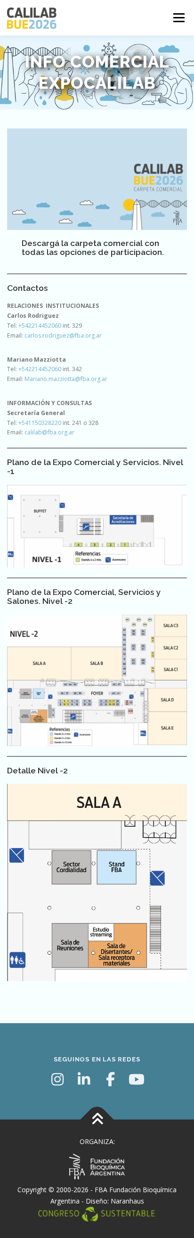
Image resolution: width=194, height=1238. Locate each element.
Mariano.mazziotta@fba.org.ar (65, 379)
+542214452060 (39, 326)
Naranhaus (127, 1200)
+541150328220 (39, 423)
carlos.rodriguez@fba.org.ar (63, 335)
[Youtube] (136, 1079)
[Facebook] (110, 1079)
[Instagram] (57, 1079)
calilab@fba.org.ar (49, 432)
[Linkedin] (84, 1079)
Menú (178, 18)
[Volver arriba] (97, 1119)
